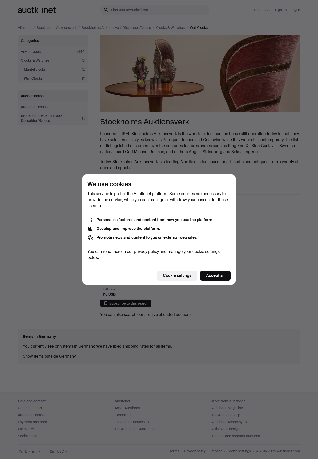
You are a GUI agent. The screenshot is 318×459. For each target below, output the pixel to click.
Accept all (215, 275)
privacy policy (146, 251)
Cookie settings (177, 275)
